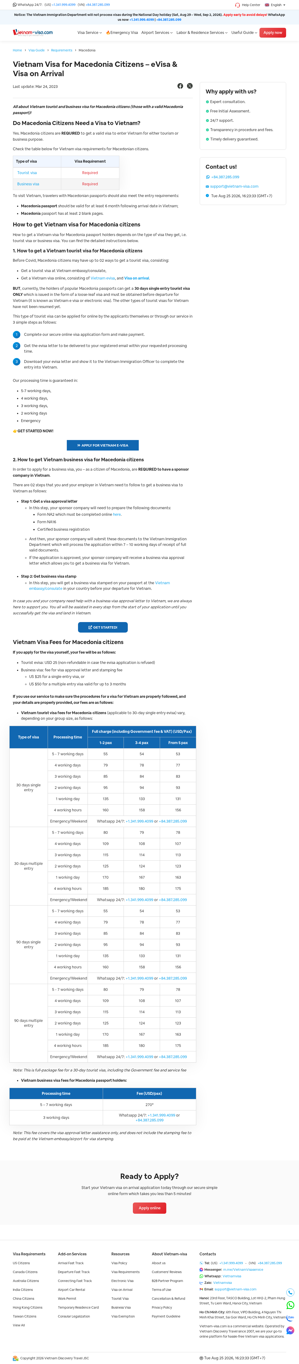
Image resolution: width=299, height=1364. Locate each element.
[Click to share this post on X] (190, 87)
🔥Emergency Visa (122, 32)
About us (158, 1263)
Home (17, 50)
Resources (120, 1254)
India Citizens (23, 1290)
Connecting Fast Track (75, 1281)
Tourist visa (27, 172)
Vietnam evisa (103, 278)
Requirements (61, 50)
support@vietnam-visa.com (234, 186)
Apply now (272, 32)
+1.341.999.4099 (63, 5)
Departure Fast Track (74, 1272)
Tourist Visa (120, 1298)
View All (19, 1325)
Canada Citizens (25, 1272)
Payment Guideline (166, 1316)
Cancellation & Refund (168, 1298)
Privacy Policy (162, 1307)
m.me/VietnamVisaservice (243, 1269)
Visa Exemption (123, 1316)
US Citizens (21, 1263)
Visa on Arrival (121, 1290)
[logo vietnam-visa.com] (33, 32)
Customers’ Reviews (167, 1272)
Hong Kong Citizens (27, 1307)
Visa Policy (119, 1263)
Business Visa (121, 1307)
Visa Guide (36, 50)
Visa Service (88, 32)
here (117, 514)
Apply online (149, 1208)
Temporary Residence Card (78, 1307)
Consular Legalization (74, 1316)
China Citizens (23, 1298)
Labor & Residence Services (200, 32)
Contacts (207, 1254)
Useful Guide (242, 32)
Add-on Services (72, 1254)
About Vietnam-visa (169, 1254)
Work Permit (67, 1298)
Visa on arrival (136, 278)
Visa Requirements (29, 1254)
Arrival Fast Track (71, 1263)
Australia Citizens (26, 1281)
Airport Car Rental (71, 1290)
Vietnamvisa (232, 1276)
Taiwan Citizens (24, 1316)
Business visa (28, 184)
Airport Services (155, 32)
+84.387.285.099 (97, 5)
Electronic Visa (122, 1281)
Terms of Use (161, 1290)
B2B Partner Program (167, 1281)
